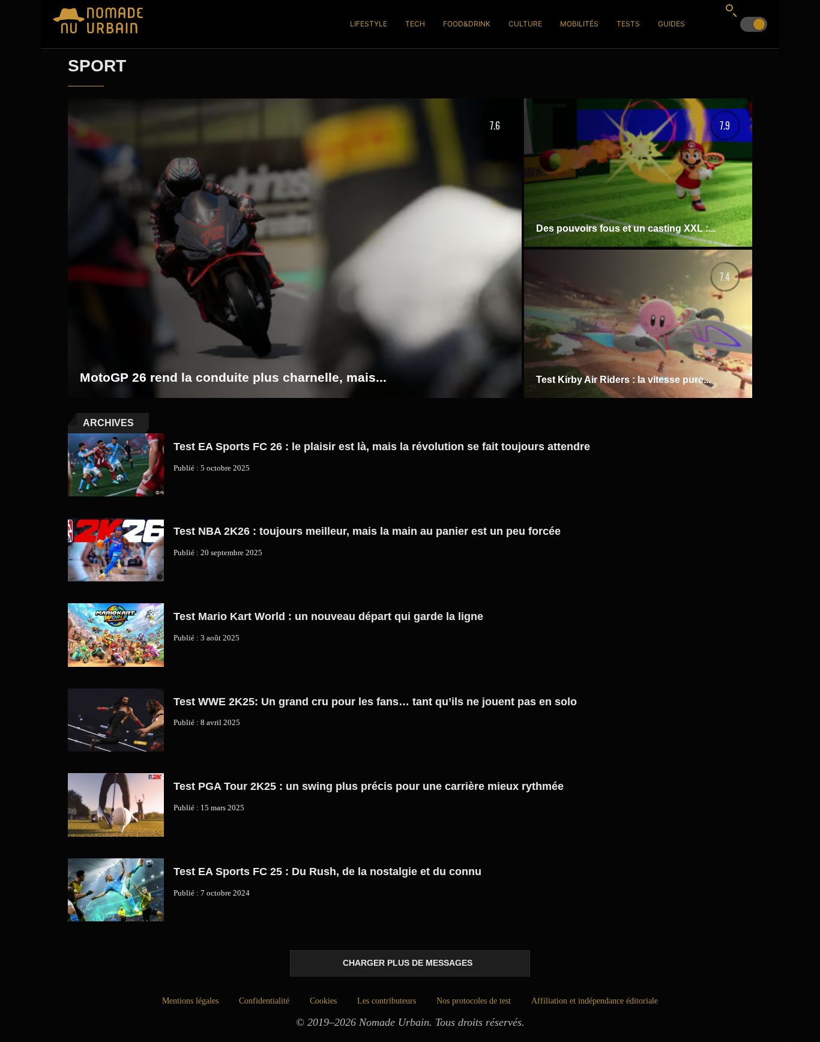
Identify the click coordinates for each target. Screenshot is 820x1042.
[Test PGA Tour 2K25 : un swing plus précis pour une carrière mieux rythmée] (116, 805)
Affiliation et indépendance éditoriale (594, 1000)
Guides (671, 23)
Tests (628, 23)
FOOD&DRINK (466, 23)
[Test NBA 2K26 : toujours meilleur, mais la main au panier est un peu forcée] (116, 550)
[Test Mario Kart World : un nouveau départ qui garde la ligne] (116, 635)
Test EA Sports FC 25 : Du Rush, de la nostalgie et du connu (327, 872)
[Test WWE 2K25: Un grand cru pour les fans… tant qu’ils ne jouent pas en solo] (116, 720)
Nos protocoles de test (473, 1000)
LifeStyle (368, 23)
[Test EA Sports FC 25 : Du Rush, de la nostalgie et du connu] (116, 890)
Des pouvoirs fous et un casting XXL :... (626, 228)
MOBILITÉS (579, 23)
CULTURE (525, 23)
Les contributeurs (386, 1000)
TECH (415, 23)
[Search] (731, 10)
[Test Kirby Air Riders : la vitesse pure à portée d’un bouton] (638, 324)
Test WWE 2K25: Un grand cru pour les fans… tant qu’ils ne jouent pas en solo (375, 702)
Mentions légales (190, 1000)
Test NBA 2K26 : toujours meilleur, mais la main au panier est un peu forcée (367, 531)
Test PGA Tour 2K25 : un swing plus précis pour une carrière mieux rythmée (368, 786)
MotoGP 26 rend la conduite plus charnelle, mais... (233, 377)
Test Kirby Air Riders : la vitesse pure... (623, 380)
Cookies (323, 1000)
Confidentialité (264, 1000)
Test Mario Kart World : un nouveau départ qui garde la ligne (328, 616)
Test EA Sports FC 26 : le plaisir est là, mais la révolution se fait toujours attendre (381, 447)
